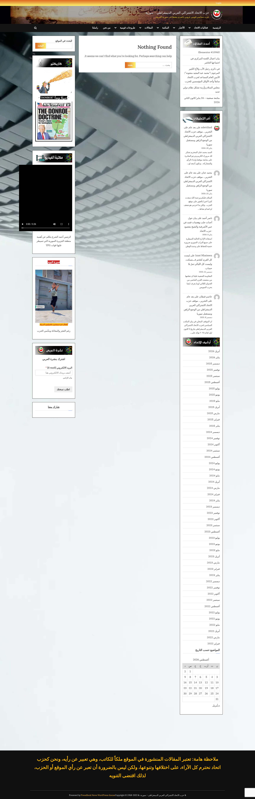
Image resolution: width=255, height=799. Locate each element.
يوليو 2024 (214, 463)
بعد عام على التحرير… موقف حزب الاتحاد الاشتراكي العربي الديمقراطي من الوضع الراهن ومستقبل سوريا (198, 136)
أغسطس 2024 (212, 456)
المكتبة (165, 27)
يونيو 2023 (214, 543)
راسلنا (95, 27)
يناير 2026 (214, 357)
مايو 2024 (214, 475)
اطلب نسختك (63, 389)
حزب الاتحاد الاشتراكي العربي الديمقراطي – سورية (177, 13)
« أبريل (216, 705)
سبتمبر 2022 (213, 599)
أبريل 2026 (214, 351)
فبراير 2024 (213, 494)
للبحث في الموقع (63, 40)
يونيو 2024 (214, 469)
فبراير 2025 (213, 419)
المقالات (149, 27)
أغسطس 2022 (212, 606)
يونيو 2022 (214, 618)
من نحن (107, 27)
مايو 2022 (214, 624)
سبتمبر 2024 (213, 450)
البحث (41, 45)
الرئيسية (217, 27)
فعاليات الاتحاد (201, 27)
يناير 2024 (214, 500)
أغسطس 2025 (212, 382)
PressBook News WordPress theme (98, 795)
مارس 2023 (213, 562)
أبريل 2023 (214, 556)
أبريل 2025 (214, 406)
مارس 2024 (213, 487)
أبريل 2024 (214, 481)
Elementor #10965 (209, 52)
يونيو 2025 (214, 394)
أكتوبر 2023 (214, 518)
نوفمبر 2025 (213, 369)
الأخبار (182, 27)
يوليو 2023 (214, 537)
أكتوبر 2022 (214, 593)
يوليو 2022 (214, 612)
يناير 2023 (214, 575)
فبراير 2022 (213, 643)
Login (218, 2)
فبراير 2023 (213, 568)
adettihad (206, 127)
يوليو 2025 (214, 388)
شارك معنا (53, 407)
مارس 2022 (213, 637)
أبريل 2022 (214, 630)
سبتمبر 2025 (213, 375)
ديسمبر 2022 (213, 581)
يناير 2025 (214, 425)
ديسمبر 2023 (213, 506)
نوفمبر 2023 (213, 512)
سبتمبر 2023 (213, 525)
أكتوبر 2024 (214, 444)
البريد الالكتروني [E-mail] (59, 367)
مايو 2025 (214, 400)
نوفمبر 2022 (213, 587)
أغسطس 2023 (212, 531)
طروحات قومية (127, 27)
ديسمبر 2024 (213, 431)
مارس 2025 (213, 413)
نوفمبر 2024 (213, 438)
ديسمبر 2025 (213, 363)
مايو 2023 (214, 550)
